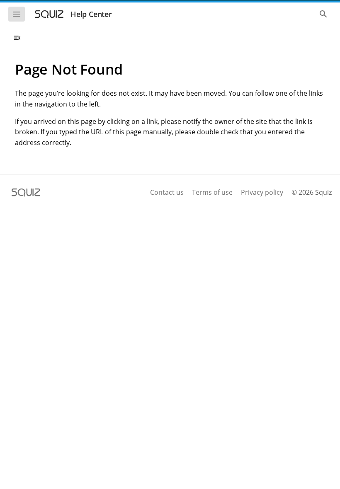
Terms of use (212, 192)
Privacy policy (262, 192)
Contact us (167, 192)
